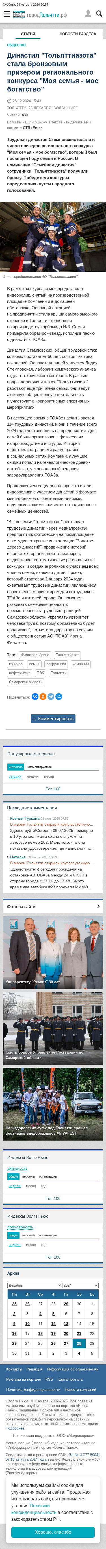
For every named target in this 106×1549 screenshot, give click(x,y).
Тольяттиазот (67, 655)
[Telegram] (50, 696)
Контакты (14, 1369)
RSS (49, 1379)
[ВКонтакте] (35, 696)
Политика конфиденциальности (33, 1389)
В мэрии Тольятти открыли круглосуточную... (51, 824)
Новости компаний (80, 1389)
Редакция (35, 1369)
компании (81, 664)
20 (66, 1333)
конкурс (15, 664)
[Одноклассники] (43, 696)
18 (40, 1333)
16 (14, 1333)
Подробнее (15, 1428)
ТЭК (40, 673)
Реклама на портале (23, 1379)
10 (27, 1324)
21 (79, 1333)
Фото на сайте (21, 906)
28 (79, 1343)
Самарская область (25, 682)
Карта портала (70, 1379)
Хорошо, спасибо (53, 1532)
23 (14, 1343)
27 (66, 1343)
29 (66, 1304)
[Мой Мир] (58, 696)
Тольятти (58, 673)
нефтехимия (19, 673)
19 (53, 1333)
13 (66, 1324)
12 (53, 1324)
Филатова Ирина (35, 655)
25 (14, 1304)
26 (27, 1304)
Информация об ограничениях (73, 1369)
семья (34, 664)
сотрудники (56, 664)
